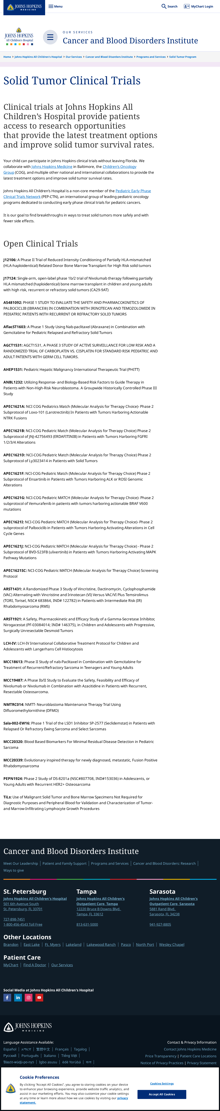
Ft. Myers (53, 944)
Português (30, 1055)
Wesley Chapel (171, 944)
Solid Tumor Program (182, 57)
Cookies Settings (162, 1083)
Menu (55, 8)
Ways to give (13, 870)
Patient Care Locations (198, 1056)
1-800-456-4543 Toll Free (22, 924)
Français (62, 1049)
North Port (145, 944)
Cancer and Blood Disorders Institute (130, 40)
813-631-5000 (87, 924)
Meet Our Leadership (20, 863)
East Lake (32, 944)
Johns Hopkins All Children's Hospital (38, 57)
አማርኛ (26, 1049)
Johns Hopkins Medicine (52, 166)
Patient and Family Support (65, 863)
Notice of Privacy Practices (162, 1063)
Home (7, 57)
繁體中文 (43, 1049)
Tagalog (80, 1049)
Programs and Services (151, 57)
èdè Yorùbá (71, 1062)
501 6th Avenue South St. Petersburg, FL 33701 (35, 903)
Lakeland (73, 944)
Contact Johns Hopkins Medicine (190, 1049)
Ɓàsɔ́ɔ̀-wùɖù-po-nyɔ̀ (18, 1061)
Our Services (78, 32)
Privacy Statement (202, 1063)
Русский (9, 1055)
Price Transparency (160, 1056)
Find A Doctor (34, 964)
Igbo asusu (48, 1062)
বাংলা (88, 1062)
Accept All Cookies (162, 1094)
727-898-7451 (14, 919)
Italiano (50, 1055)
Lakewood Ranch (101, 944)
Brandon (10, 944)
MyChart (10, 964)
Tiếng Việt (69, 1055)
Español (9, 1049)
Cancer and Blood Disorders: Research (164, 863)
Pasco (126, 944)
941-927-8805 (160, 924)
